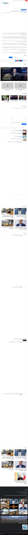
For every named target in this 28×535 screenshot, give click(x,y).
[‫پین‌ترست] (17, 60)
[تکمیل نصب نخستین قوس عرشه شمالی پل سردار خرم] (23, 511)
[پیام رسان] (15, 60)
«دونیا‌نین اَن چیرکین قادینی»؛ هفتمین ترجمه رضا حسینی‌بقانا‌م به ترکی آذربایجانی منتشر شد (7, 216)
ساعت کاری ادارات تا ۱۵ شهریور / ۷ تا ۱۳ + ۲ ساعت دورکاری (19, 74)
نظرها (5, 127)
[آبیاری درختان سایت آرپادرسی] (14, 512)
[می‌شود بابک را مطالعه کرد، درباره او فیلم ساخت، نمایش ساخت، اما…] (22, 97)
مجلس (1, 532)
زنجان (25, 55)
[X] (20, 60)
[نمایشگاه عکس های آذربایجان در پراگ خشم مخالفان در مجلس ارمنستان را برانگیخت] (20, 211)
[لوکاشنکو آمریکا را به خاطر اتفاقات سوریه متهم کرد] (24, 312)
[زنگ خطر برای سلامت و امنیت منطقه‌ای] (24, 137)
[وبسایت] (25, 65)
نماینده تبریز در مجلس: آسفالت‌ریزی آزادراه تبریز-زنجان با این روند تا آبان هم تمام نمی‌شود (20, 482)
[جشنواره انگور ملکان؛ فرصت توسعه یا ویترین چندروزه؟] (7, 223)
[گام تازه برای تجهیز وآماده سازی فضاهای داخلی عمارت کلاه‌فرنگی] (14, 506)
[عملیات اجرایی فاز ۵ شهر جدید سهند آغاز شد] (24, 340)
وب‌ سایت (12, 119)
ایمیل (25, 119)
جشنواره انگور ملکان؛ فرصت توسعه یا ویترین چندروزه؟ (8, 228)
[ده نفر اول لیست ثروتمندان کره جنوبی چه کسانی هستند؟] (24, 139)
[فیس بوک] (22, 60)
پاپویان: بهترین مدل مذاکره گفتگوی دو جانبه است (17, 235)
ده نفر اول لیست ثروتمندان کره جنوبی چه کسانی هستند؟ (16, 138)
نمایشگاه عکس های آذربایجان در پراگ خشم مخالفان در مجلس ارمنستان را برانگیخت (21, 216)
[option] (14, 74)
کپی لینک (11, 57)
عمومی (3, 532)
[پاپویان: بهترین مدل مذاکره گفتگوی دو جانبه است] (24, 260)
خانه (25, 8)
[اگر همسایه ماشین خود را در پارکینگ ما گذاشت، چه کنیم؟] (24, 134)
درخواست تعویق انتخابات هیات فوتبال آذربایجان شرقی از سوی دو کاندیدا (14, 100)
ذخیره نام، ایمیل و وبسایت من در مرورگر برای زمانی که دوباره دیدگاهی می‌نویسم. (18, 122)
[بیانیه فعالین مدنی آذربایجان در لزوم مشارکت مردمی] (24, 131)
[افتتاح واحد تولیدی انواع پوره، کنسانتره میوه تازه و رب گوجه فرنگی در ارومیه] (24, 167)
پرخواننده (23, 127)
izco (9, 532)
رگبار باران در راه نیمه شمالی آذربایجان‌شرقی (6, 101)
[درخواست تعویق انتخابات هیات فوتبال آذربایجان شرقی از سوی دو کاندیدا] (14, 97)
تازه (13, 127)
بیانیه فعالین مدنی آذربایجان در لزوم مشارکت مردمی (17, 130)
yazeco (25, 12)
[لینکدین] (19, 60)
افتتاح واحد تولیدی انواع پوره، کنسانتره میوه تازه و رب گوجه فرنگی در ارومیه (15, 141)
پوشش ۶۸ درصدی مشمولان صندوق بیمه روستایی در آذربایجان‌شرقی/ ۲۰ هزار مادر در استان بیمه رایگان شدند (20, 228)
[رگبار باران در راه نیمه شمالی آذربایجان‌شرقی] (5, 98)
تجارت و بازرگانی (22, 9)
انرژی (4, 532)
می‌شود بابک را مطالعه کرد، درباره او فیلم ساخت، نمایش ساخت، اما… (22, 100)
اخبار (24, 8)
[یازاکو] (5, 3)
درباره (6, 532)
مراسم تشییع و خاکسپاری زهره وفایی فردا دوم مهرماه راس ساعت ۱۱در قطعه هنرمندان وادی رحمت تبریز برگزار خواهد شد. (12, 394)
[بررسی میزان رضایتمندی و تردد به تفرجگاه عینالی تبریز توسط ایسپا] (24, 367)
